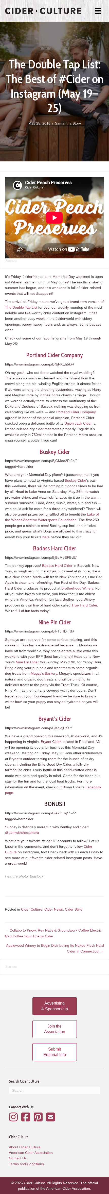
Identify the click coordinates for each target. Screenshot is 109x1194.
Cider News (53, 909)
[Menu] (98, 11)
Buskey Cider (55, 451)
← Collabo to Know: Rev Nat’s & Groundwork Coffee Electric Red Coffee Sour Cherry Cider (53, 933)
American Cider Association (31, 1153)
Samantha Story (68, 123)
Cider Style (73, 909)
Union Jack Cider (78, 423)
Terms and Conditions (26, 1164)
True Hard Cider (84, 605)
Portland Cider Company (54, 355)
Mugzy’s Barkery (44, 673)
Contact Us (18, 1158)
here (46, 537)
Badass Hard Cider (54, 548)
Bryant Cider (51, 742)
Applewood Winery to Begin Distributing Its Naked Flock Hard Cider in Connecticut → (55, 948)
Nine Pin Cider (54, 622)
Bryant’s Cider (54, 718)
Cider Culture (31, 909)
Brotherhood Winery (77, 588)
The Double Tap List (21, 307)
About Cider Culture (25, 1147)
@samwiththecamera (22, 833)
